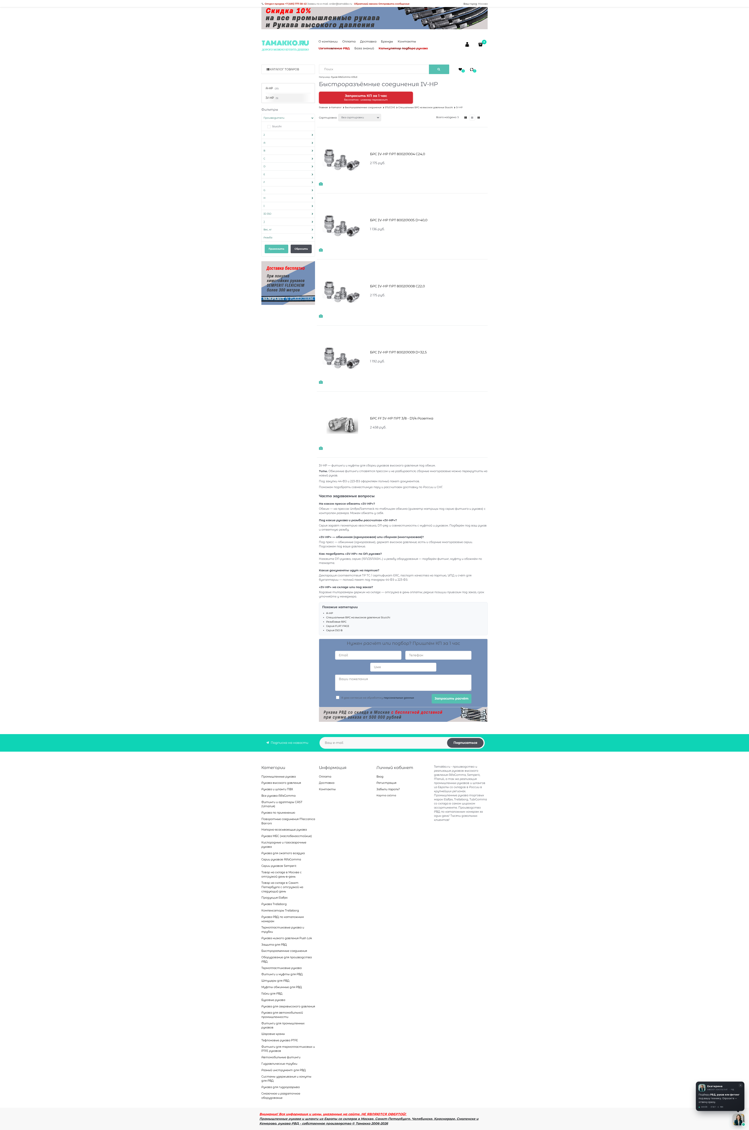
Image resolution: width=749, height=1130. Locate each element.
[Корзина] (481, 44)
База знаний (364, 48)
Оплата (349, 41)
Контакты (407, 41)
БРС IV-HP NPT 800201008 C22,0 (397, 286)
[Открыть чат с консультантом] (738, 1119)
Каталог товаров (284, 69)
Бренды (387, 41)
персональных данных (399, 697)
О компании (328, 41)
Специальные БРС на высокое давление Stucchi (358, 617)
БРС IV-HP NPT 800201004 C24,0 (397, 154)
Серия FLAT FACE (337, 625)
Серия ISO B (334, 630)
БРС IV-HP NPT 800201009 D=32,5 (398, 352)
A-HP (329, 613)
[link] (466, 117)
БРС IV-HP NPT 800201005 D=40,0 (398, 220)
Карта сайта (386, 795)
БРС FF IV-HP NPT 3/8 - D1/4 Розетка (401, 418)
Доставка (368, 41)
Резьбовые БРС (336, 621)
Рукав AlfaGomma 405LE (344, 77)
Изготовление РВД (334, 48)
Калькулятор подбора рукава (403, 48)
